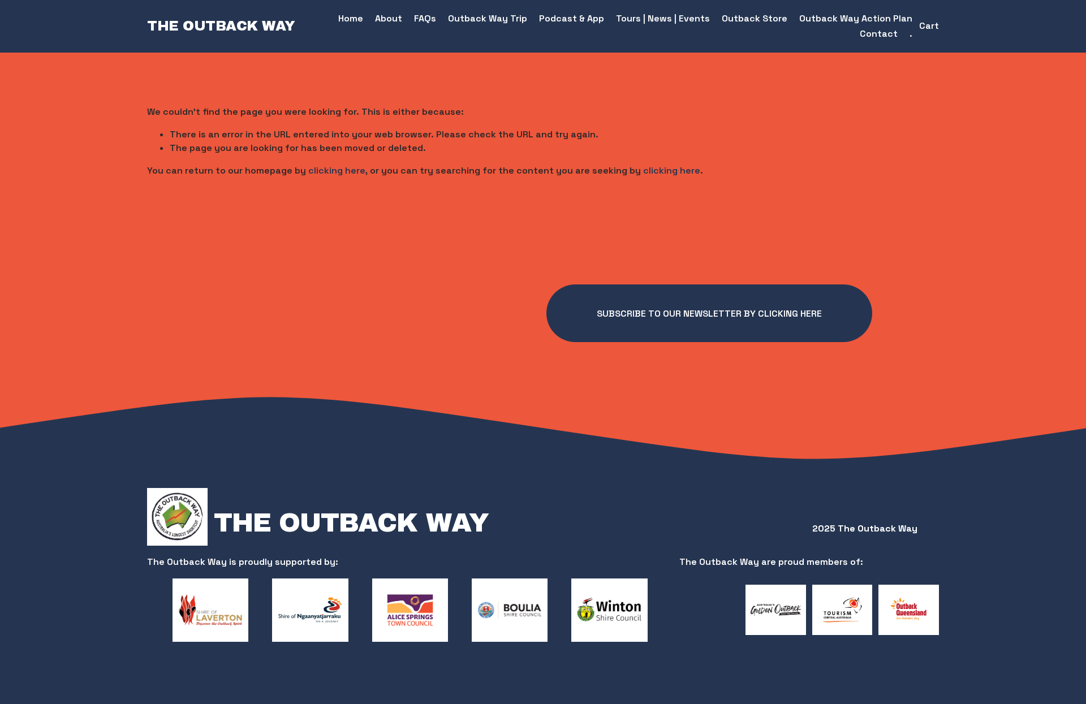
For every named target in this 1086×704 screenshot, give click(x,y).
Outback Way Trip (487, 18)
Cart (929, 26)
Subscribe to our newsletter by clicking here (709, 313)
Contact (879, 34)
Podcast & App (571, 18)
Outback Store (754, 18)
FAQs (425, 18)
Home (350, 18)
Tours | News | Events (663, 18)
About (388, 18)
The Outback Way (221, 26)
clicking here (336, 170)
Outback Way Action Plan (855, 18)
